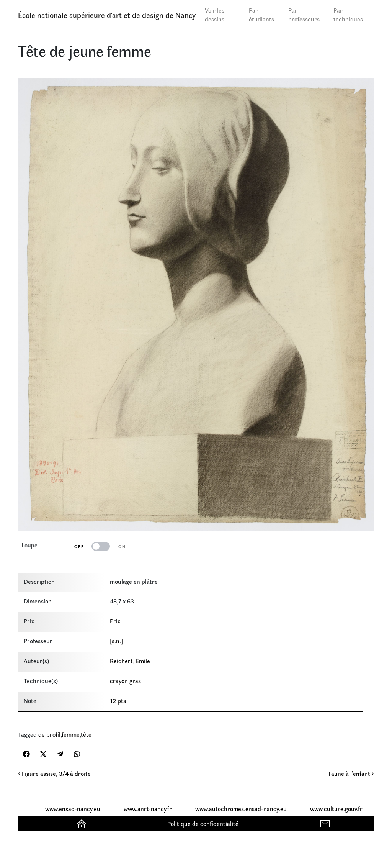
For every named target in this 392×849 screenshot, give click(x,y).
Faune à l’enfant (350, 773)
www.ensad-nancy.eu (72, 809)
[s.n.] (116, 641)
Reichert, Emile (130, 661)
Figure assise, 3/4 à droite (55, 773)
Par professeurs (304, 14)
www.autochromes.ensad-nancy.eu (241, 809)
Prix (115, 621)
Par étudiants (261, 14)
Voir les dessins (214, 14)
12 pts (118, 701)
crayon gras (125, 681)
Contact (325, 823)
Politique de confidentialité (202, 823)
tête (86, 734)
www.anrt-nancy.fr (148, 809)
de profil (49, 734)
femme (71, 734)
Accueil (82, 823)
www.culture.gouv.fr (336, 809)
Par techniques (348, 14)
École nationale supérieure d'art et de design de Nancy (107, 15)
